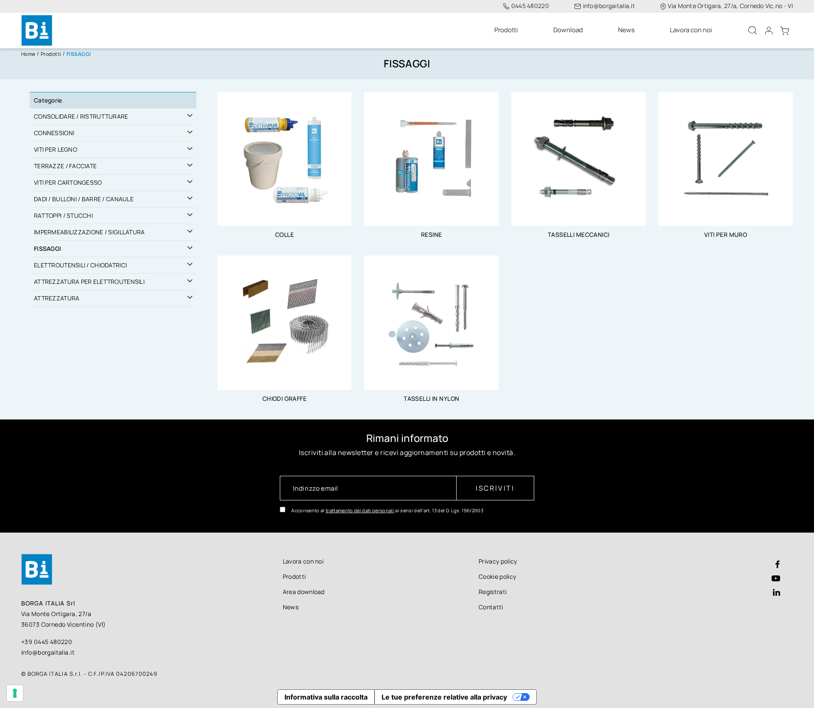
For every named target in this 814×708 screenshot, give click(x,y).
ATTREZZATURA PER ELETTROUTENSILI (89, 282)
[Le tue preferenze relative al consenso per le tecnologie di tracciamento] (15, 693)
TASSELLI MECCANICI (579, 234)
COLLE (284, 234)
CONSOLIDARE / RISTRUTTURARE (81, 116)
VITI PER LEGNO (55, 149)
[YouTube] (776, 579)
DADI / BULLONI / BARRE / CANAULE (84, 199)
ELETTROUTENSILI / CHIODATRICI (80, 265)
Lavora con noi (303, 561)
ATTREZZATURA (56, 298)
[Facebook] (777, 565)
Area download (304, 592)
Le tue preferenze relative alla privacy (444, 697)
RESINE (431, 234)
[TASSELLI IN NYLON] (431, 322)
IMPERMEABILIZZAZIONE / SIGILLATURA (89, 232)
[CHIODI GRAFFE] (284, 322)
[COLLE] (284, 158)
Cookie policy (497, 576)
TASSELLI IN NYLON (431, 398)
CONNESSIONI (54, 133)
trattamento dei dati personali (360, 510)
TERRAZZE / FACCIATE (65, 166)
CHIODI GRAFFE (284, 398)
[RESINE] (431, 158)
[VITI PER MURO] (725, 158)
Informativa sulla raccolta (326, 697)
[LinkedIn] (776, 593)
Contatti (491, 607)
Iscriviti (495, 488)
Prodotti (294, 576)
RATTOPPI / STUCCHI (63, 215)
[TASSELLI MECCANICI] (578, 158)
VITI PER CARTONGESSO (68, 182)
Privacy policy (498, 561)
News (290, 607)
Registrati (493, 592)
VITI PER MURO (725, 234)
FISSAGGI (47, 248)
